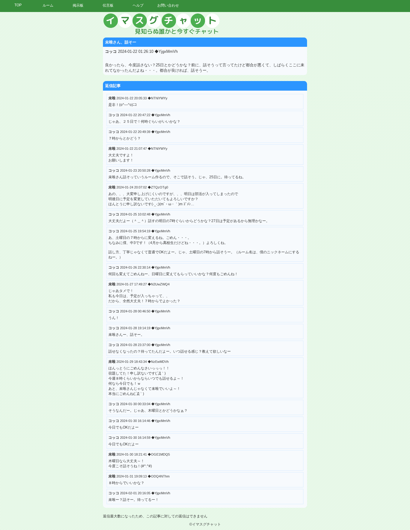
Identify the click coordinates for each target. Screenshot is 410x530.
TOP (18, 5)
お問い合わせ (168, 5)
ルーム (48, 5)
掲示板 (78, 5)
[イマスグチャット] (205, 24)
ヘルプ (138, 5)
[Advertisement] (354, 104)
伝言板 (108, 5)
